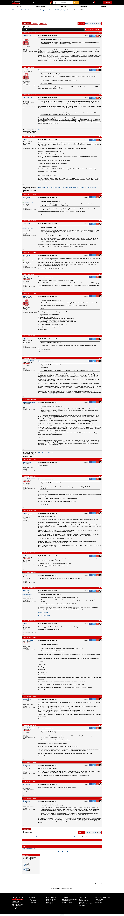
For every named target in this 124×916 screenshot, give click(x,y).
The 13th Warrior (29, 479)
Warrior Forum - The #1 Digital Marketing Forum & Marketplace (29, 10)
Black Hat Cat (27, 97)
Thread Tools (88, 29)
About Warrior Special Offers (86, 903)
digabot (25, 139)
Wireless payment (43, 612)
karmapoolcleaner (51, 187)
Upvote (35, 23)
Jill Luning (26, 765)
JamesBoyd (27, 35)
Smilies (24, 864)
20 (90, 23)
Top (63, 851)
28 (92, 23)
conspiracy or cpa (31, 848)
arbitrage (25, 848)
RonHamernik (74, 187)
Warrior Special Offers (51, 899)
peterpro (26, 575)
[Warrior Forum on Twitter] (16, 908)
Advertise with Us (98, 20)
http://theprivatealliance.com (58, 394)
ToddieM (26, 590)
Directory (81, 899)
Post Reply (26, 23)
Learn (45, 2)
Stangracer (88, 187)
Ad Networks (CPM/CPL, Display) (56, 10)
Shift (24, 556)
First (86, 23)
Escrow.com (98, 900)
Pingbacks (25, 869)
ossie (48, 129)
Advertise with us (40, 6)
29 (94, 23)
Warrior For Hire (49, 902)
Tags (23, 846)
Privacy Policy (62, 891)
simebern (81, 187)
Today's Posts (83, 6)
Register (19, 6)
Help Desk (63, 6)
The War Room (49, 900)
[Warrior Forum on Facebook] (12, 908)
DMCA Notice (69, 891)
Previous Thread (57, 851)
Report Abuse (32, 900)
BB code (24, 863)
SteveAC (93, 187)
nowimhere (50, 452)
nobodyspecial (28, 277)
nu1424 (58, 187)
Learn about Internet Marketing (69, 899)
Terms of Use (55, 891)
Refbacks (25, 870)
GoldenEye (27, 462)
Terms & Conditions (83, 900)
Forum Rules (25, 872)
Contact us (81, 902)
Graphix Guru (42, 129)
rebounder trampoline (44, 615)
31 (98, 23)
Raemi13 (67, 187)
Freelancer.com (99, 899)
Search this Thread (96, 29)
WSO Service (82, 905)
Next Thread (67, 851)
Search (76, 2)
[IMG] (24, 865)
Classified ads (49, 903)
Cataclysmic (41, 187)
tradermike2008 (28, 361)
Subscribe (43, 23)
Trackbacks (25, 868)
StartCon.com (98, 902)
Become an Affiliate (67, 902)
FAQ (30, 899)
